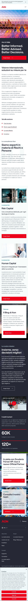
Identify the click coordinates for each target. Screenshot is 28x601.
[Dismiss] (25, 2)
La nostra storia (6, 537)
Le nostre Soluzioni (18, 537)
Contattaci (6, 134)
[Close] (26, 569)
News (3, 545)
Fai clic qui (19, 1)
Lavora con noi (5, 540)
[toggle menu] (25, 7)
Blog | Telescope (17, 540)
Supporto (4, 553)
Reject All (14, 595)
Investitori (4, 543)
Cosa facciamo (7, 123)
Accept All (14, 598)
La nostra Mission (8, 130)
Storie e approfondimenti (10, 127)
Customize (14, 591)
